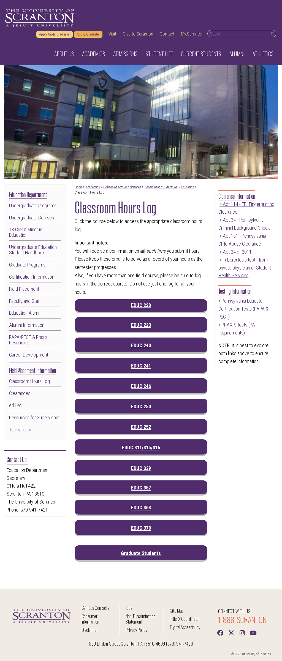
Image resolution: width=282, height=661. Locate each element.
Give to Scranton (138, 34)
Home (78, 187)
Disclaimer (90, 629)
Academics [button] (93, 54)
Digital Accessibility (185, 627)
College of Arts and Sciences (122, 187)
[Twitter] (231, 632)
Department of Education (161, 187)
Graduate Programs (27, 265)
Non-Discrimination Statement (140, 619)
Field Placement (24, 289)
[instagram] (242, 632)
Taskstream (20, 429)
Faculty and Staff (25, 301)
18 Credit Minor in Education (25, 232)
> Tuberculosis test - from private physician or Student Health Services (244, 268)
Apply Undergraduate (54, 34)
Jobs (129, 607)
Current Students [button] (201, 54)
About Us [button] (64, 54)
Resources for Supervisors (34, 417)
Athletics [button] (263, 54)
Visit (112, 34)
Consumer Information (90, 619)
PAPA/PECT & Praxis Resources (28, 340)
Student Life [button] (159, 54)
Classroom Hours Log (29, 381)
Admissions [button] (125, 54)
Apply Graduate (88, 34)
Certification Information (31, 277)
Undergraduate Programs (32, 205)
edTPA (15, 405)
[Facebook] (220, 632)
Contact (167, 34)
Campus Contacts (95, 607)
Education (187, 187)
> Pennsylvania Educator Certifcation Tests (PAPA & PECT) (243, 309)
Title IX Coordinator (185, 618)
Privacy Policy (136, 629)
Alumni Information (26, 325)
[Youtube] (253, 632)
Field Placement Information (32, 370)
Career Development (28, 355)
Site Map (176, 610)
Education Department (28, 194)
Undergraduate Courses (31, 218)
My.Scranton (192, 34)
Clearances (19, 393)
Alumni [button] (236, 54)
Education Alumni (25, 313)
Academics (93, 187)
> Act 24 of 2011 (235, 252)
